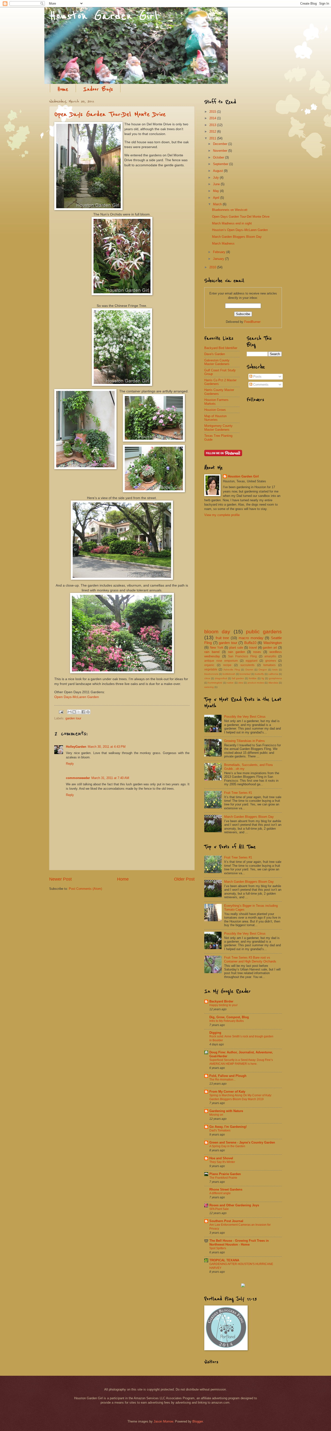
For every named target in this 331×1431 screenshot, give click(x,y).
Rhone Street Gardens (225, 1189)
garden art (270, 647)
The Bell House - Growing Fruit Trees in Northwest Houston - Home (239, 1242)
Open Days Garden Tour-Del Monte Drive (110, 114)
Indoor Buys (98, 89)
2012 (213, 131)
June (217, 184)
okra (240, 682)
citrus (207, 678)
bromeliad (245, 674)
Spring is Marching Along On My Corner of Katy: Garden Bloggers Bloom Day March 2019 (240, 1097)
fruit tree (222, 638)
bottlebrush (229, 674)
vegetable (210, 669)
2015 (213, 111)
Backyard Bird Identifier (220, 348)
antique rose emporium (221, 660)
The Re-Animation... (222, 1079)
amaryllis (270, 656)
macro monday (251, 638)
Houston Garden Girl (243, 476)
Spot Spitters (217, 1248)
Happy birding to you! (223, 1005)
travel (253, 647)
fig (262, 678)
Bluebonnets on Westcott (229, 210)
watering (209, 687)
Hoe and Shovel (221, 1158)
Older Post (184, 879)
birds (275, 669)
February (219, 252)
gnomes (270, 660)
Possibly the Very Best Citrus (245, 716)
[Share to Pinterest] (88, 711)
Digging (215, 1032)
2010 (213, 267)
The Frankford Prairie (223, 1177)
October (219, 157)
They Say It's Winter (222, 1162)
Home (62, 89)
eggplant (251, 660)
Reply (70, 763)
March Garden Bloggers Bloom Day (237, 236)
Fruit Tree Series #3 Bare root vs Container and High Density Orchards (250, 959)
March (218, 204)
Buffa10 (250, 643)
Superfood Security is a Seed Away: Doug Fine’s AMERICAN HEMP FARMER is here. (241, 1061)
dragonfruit (221, 678)
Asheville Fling (231, 669)
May (216, 191)
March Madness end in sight (232, 223)
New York (216, 647)
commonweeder (78, 778)
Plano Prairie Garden (225, 1174)
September (221, 164)
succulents (247, 665)
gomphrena (275, 678)
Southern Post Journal (226, 1221)
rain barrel (212, 652)
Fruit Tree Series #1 (238, 793)
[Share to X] (78, 711)
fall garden (238, 678)
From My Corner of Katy (227, 1091)
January (219, 259)
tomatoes (269, 665)
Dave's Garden (214, 354)
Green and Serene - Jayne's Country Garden (242, 1142)
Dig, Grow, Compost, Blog (229, 1017)
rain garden (236, 652)
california (273, 674)
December (220, 144)
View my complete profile (222, 515)
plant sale (236, 647)
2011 (213, 138)
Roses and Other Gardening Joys (234, 1205)
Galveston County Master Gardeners (216, 362)
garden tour (73, 718)
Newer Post (60, 879)
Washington (272, 643)
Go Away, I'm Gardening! (228, 1127)
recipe (227, 665)
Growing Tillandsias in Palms (244, 741)
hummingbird (215, 682)
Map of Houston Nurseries (215, 417)
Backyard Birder (221, 1001)
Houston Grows (215, 410)
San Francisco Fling (242, 656)
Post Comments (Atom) (85, 888)
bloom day (217, 631)
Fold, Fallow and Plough (227, 1076)
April (216, 197)
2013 (213, 125)
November (220, 150)
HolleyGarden (76, 746)
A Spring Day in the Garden (227, 1146)
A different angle (220, 1193)
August (218, 171)
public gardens (264, 631)
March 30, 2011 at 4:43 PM (107, 746)
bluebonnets (211, 674)
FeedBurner (252, 322)
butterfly (259, 674)
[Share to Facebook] (83, 711)
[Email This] (69, 711)
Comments (260, 384)
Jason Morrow (163, 1421)
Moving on (216, 1114)
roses (257, 652)
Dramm (249, 669)
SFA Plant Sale (219, 1209)
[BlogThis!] (74, 711)
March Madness (223, 243)
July (216, 177)
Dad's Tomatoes (219, 1130)
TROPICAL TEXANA (224, 1260)
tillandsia (273, 682)
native (230, 682)
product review (256, 682)
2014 (213, 118)
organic (209, 665)
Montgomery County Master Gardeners (218, 427)
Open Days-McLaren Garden (76, 697)
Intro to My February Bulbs (226, 1021)
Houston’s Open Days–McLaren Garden (240, 230)
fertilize (253, 678)
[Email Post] (60, 712)
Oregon (263, 669)
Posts (256, 376)
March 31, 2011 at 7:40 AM (110, 778)
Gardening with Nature (226, 1111)
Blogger (197, 1421)
